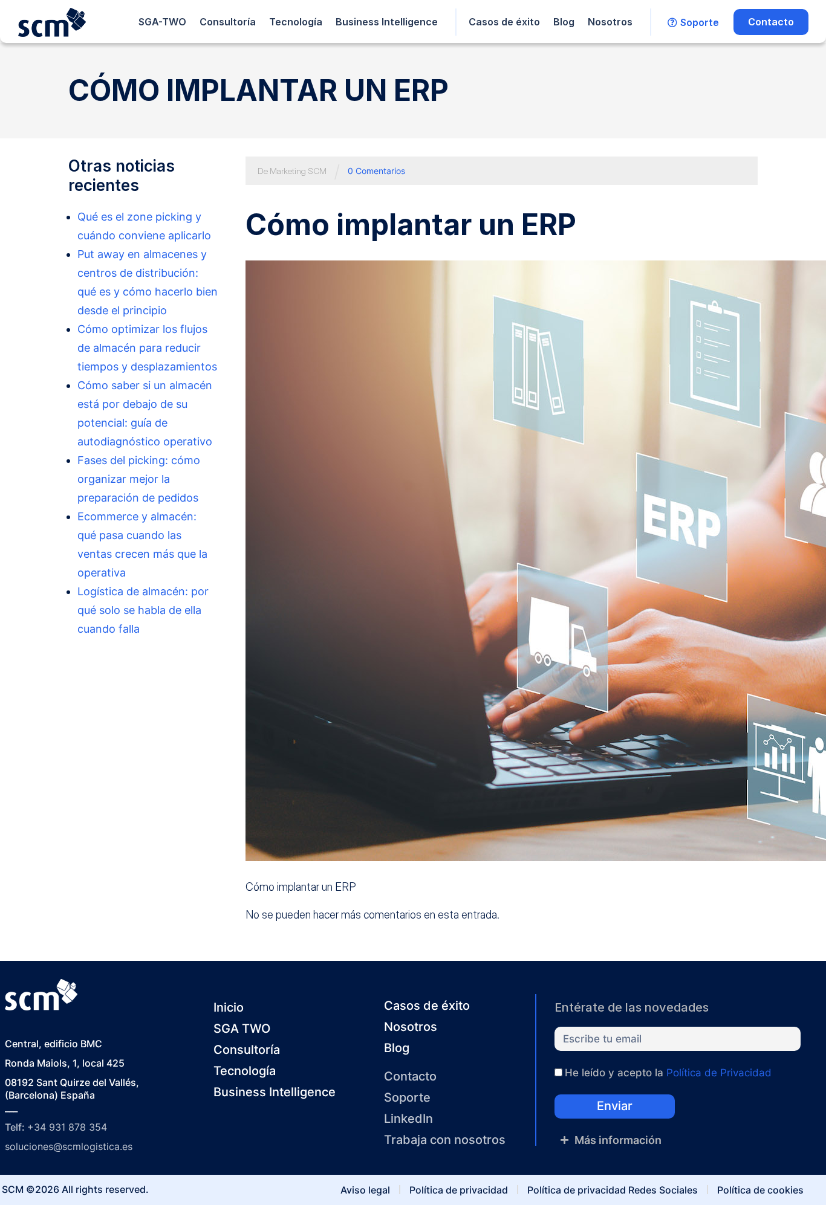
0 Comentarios (376, 171)
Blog (563, 22)
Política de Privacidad (719, 1073)
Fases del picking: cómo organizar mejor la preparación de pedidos (138, 479)
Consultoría (228, 22)
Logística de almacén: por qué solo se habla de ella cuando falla (143, 610)
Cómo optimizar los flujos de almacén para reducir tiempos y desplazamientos (147, 348)
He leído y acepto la (668, 1073)
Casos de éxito (504, 22)
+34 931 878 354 (67, 1127)
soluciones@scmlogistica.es (68, 1146)
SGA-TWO (162, 22)
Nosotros (610, 22)
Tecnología (295, 22)
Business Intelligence (387, 22)
